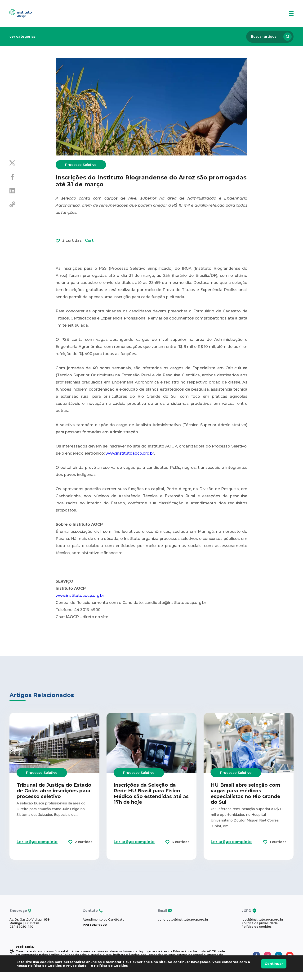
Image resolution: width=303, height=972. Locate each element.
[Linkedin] (32, 191)
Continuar (274, 964)
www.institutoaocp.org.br (130, 453)
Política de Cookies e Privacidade (57, 965)
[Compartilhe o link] (32, 204)
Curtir (90, 240)
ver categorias (22, 36)
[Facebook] (32, 177)
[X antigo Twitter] (32, 163)
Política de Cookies (111, 965)
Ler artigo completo (37, 842)
